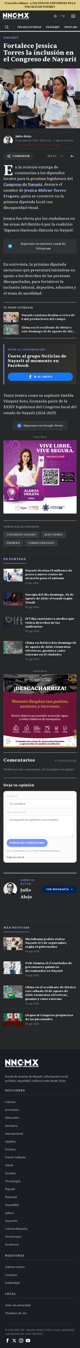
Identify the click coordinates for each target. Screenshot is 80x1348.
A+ (72, 156)
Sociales (10, 1173)
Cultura (10, 1102)
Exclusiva (11, 1126)
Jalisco (9, 1213)
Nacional (11, 1197)
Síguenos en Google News (43, 425)
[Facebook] (7, 1340)
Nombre (12, 796)
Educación (12, 1117)
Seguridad (12, 1205)
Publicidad (12, 1283)
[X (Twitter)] (14, 1340)
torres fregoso (41, 543)
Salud (9, 1165)
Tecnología (12, 1181)
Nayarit (11, 37)
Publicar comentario (27, 843)
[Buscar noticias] (7, 27)
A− (62, 156)
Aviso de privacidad (18, 1305)
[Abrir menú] (73, 16)
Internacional (14, 1133)
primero (13, 543)
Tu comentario (16, 812)
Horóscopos (13, 1236)
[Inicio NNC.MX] (16, 16)
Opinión (10, 1141)
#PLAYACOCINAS (29, 27)
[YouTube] (28, 1340)
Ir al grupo (43, 376)
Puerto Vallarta (15, 1157)
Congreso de (15, 184)
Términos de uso (16, 1313)
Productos (12, 1244)
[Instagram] (21, 1340)
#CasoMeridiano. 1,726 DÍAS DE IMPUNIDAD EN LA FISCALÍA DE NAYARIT (40, 5)
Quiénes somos (15, 1267)
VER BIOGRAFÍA (57, 889)
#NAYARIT (53, 27)
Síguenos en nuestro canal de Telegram (43, 246)
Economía (12, 1110)
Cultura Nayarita (16, 1229)
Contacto (11, 1275)
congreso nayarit (21, 534)
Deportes (11, 1221)
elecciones (53, 534)
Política (10, 1149)
